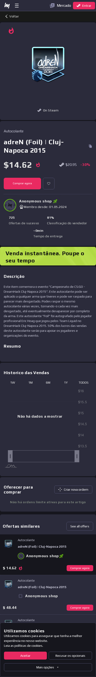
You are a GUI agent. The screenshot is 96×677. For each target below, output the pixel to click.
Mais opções (45, 667)
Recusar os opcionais (70, 655)
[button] (49, 183)
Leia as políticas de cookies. (23, 645)
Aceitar (25, 655)
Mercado (64, 5)
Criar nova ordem (76, 489)
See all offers (79, 526)
